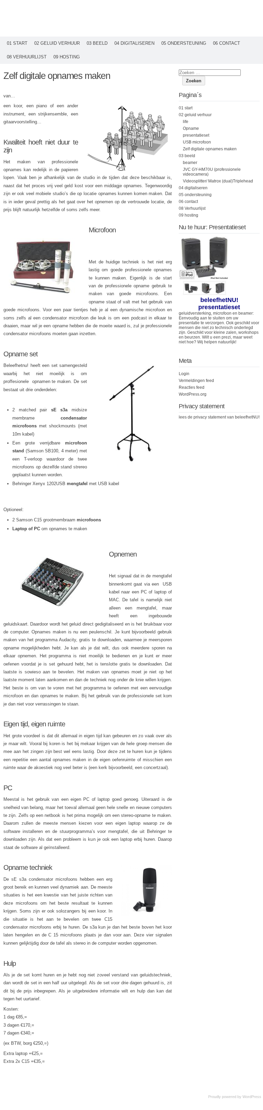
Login (184, 373)
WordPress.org (192, 394)
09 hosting (66, 56)
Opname (191, 128)
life (185, 121)
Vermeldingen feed (196, 380)
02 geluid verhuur (57, 43)
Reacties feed (191, 387)
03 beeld (97, 43)
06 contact (226, 43)
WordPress (251, 1097)
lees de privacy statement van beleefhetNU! (219, 417)
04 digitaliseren (134, 43)
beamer (190, 162)
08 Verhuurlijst (27, 56)
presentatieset (196, 135)
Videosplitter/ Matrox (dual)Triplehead (218, 181)
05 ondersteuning (183, 43)
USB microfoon (197, 142)
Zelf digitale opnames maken (210, 149)
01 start (17, 43)
